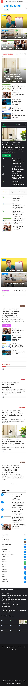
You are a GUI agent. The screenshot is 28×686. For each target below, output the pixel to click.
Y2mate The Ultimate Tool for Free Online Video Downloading (18, 504)
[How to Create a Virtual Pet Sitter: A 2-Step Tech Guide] (20, 34)
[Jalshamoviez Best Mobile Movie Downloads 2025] (6, 512)
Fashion (5, 566)
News (4, 574)
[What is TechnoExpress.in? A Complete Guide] (3, 166)
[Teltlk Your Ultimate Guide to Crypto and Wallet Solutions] (3, 174)
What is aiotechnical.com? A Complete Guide (18, 162)
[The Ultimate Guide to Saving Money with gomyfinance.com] (7, 45)
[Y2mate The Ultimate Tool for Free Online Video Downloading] (6, 504)
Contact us (18, 683)
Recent (5, 192)
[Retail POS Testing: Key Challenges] (20, 45)
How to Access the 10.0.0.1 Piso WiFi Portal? (17, 496)
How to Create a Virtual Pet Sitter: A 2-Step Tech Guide (20, 38)
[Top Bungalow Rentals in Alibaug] (6, 116)
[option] (14, 32)
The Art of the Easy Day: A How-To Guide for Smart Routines (19, 205)
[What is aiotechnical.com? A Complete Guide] (3, 159)
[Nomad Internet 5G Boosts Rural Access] (3, 181)
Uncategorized (7, 544)
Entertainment (6, 551)
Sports (5, 579)
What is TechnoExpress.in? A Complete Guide (18, 169)
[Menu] (2, 8)
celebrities (5, 581)
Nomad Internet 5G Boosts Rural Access (18, 183)
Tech (16, 30)
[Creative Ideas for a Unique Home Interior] (14, 632)
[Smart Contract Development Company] (6, 102)
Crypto (5, 571)
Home (4, 680)
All (17, 54)
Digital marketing (18, 680)
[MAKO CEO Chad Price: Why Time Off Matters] (23, 632)
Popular (13, 192)
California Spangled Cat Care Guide (12, 1)
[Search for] (26, 8)
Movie (4, 576)
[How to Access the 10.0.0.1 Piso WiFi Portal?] (6, 497)
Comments (22, 192)
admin (6, 81)
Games (5, 569)
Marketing (5, 547)
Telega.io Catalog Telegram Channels (17, 109)
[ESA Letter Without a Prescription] (14, 21)
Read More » (7, 155)
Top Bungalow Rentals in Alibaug (18, 116)
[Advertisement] (14, 245)
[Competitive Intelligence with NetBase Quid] (5, 632)
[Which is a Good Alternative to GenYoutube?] (23, 627)
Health (3, 15)
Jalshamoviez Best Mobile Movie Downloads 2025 (17, 511)
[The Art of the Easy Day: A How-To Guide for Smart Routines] (7, 34)
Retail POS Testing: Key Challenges (19, 48)
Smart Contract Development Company (16, 102)
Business (4, 41)
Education (5, 556)
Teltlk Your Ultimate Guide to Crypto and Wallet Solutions (18, 177)
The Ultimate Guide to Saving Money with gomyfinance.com (8, 49)
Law (4, 559)
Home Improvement (8, 554)
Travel (4, 561)
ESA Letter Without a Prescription (12, 27)
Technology (5, 30)
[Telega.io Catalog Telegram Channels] (6, 109)
